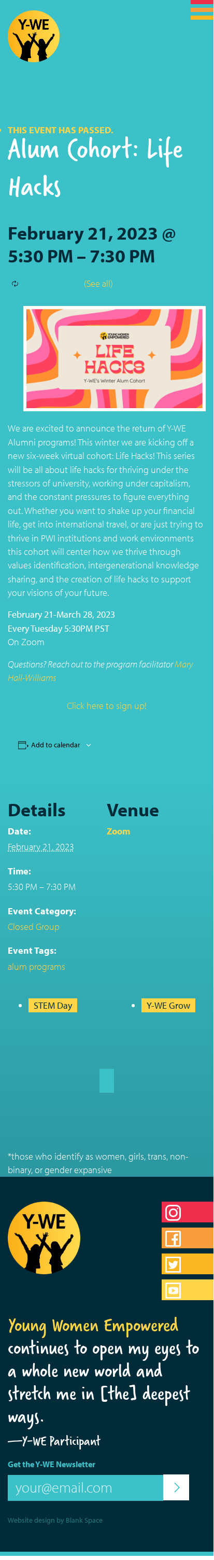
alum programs (36, 966)
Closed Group (34, 926)
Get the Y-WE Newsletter (51, 1464)
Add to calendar (55, 744)
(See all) (98, 283)
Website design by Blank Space (55, 1520)
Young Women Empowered (93, 1325)
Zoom (118, 831)
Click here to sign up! (107, 706)
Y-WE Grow (168, 1005)
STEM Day (53, 1005)
